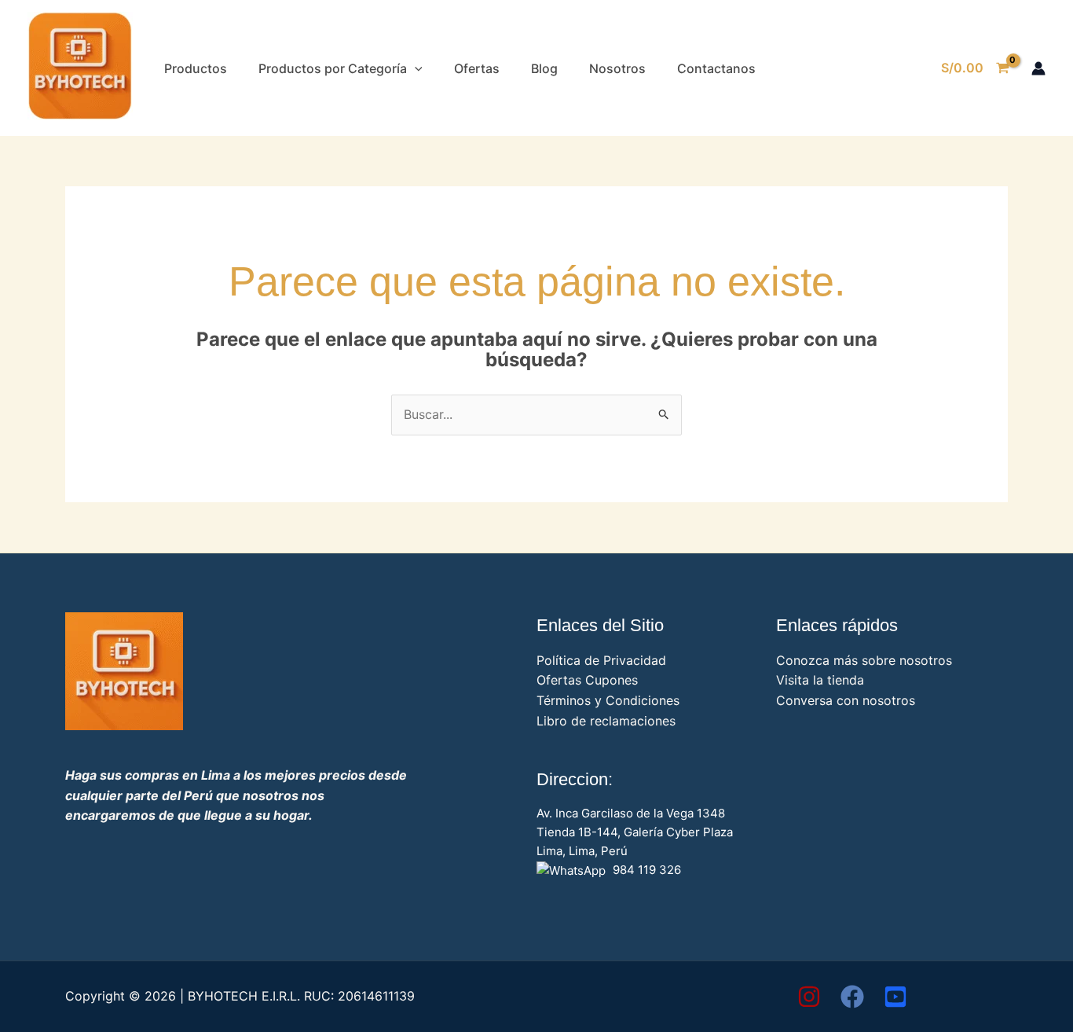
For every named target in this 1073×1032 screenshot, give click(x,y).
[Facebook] (852, 996)
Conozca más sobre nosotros (864, 660)
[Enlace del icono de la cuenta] (1038, 68)
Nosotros (617, 68)
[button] (415, 68)
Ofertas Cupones (587, 680)
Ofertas (477, 68)
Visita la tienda (820, 680)
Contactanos (716, 68)
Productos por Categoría (332, 68)
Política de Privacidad (601, 660)
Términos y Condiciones (607, 700)
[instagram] (809, 996)
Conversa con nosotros (845, 700)
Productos (195, 68)
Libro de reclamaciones (606, 721)
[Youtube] (895, 996)
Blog (544, 68)
